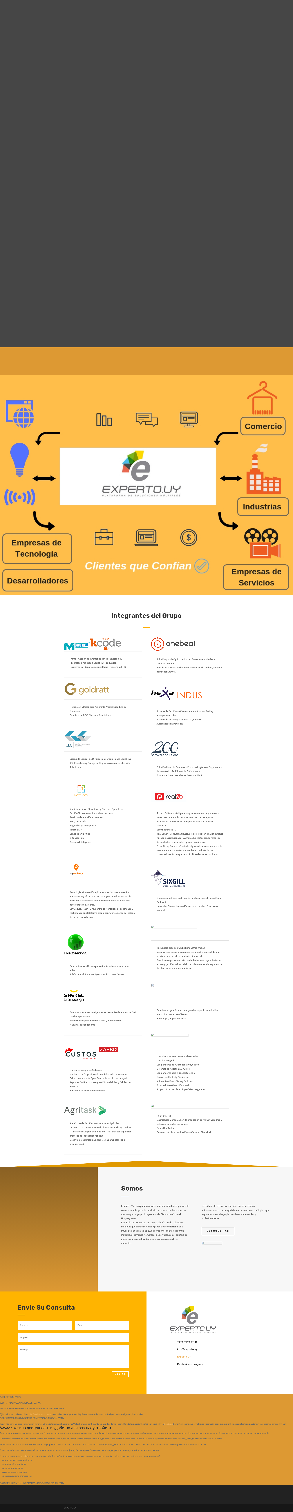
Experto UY (184, 1356)
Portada (115, 6)
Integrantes (147, 6)
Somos (163, 6)
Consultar (209, 358)
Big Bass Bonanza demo (41, 1414)
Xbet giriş (168, 1423)
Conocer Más (218, 1231)
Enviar (120, 1374)
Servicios (130, 6)
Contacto (177, 6)
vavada (23, 1456)
